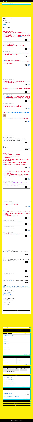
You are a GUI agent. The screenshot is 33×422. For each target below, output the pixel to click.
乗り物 (4, 360)
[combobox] (16, 327)
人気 (7, 333)
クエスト (18, 362)
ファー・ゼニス (5, 292)
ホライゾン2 (10, 292)
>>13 (3, 258)
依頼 (4, 60)
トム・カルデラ (14, 286)
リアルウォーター (6, 202)
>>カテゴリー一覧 (27, 364)
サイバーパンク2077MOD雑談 (7, 377)
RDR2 (10, 294)
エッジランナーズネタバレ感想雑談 (8, 379)
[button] (4, 115)
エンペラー (27, 368)
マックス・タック (6, 343)
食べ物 (4, 164)
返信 (26, 40)
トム (4, 118)
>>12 (4, 210)
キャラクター (5, 358)
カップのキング (10, 371)
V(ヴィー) (18, 286)
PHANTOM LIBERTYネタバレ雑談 (8, 381)
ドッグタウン (21, 368)
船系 (13, 371)
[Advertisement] (16, 10)
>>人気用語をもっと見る (26, 354)
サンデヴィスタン (6, 341)
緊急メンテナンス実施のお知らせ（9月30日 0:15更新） (11, 396)
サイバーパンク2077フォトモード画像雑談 (9, 383)
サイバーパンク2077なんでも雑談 (8, 335)
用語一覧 (16, 401)
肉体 (14, 368)
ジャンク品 (4, 368)
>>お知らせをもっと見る (26, 398)
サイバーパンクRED (7, 96)
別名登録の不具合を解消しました (8, 393)
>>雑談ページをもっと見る (26, 386)
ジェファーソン (5, 140)
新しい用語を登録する (16, 330)
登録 (5, 20)
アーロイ (4, 293)
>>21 (5, 177)
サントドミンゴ (10, 280)
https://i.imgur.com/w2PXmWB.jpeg (21, 112)
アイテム (15, 3)
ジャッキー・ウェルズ (6, 347)
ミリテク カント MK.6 (6, 349)
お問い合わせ (16, 405)
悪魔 (24, 368)
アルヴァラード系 (5, 371)
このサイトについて (16, 403)
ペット (9, 368)
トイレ (12, 368)
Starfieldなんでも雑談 (6, 295)
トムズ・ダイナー (9, 112)
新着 (16, 333)
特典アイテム (17, 368)
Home (3, 3)
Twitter (5, 24)
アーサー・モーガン (6, 294)
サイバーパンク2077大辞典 (9, 3)
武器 (18, 358)
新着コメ (25, 333)
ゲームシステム (5, 362)
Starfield (11, 295)
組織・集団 (19, 360)
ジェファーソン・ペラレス (24, 286)
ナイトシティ (23, 36)
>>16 (5, 166)
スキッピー (5, 339)
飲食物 (7, 22)
